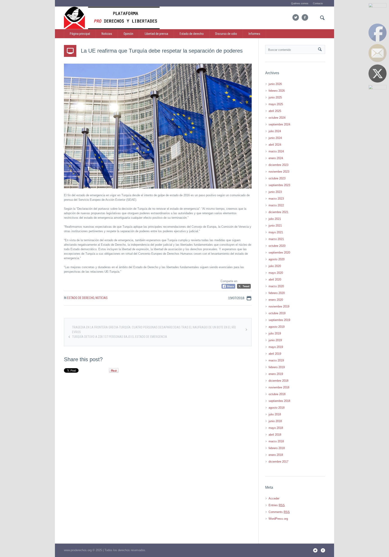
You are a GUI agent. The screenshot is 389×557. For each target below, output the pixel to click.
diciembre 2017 (278, 461)
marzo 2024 (276, 151)
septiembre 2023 (279, 185)
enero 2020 (276, 299)
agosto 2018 (277, 407)
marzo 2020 (276, 286)
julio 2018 (275, 414)
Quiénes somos (299, 3)
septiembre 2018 (279, 401)
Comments (279, 512)
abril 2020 (275, 279)
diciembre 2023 (278, 165)
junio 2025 (275, 97)
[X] (295, 17)
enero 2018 (276, 455)
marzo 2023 (276, 198)
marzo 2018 (276, 441)
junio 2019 (275, 340)
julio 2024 (275, 131)
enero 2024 (276, 158)
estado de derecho (80, 298)
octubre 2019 (277, 313)
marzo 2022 (276, 205)
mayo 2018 (276, 428)
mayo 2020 (276, 272)
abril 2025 (275, 111)
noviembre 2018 (279, 387)
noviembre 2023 (279, 171)
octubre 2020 (277, 245)
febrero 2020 (277, 293)
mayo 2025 (276, 104)
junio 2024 (275, 138)
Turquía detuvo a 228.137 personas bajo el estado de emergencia (119, 337)
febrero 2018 (277, 448)
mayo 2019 (276, 347)
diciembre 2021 (278, 212)
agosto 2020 (277, 259)
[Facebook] (304, 17)
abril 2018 (275, 434)
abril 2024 (275, 144)
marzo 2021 (276, 239)
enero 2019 (276, 374)
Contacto (318, 3)
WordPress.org (278, 518)
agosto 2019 (277, 326)
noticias (101, 298)
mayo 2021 (276, 232)
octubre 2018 (277, 394)
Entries (277, 505)
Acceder (274, 498)
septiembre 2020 (279, 252)
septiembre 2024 (279, 124)
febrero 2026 (277, 90)
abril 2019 (275, 353)
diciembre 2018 (278, 380)
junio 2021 (275, 225)
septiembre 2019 (279, 320)
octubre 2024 (277, 117)
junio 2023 (275, 192)
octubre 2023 (277, 178)
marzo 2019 (276, 360)
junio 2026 (275, 84)
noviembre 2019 (279, 306)
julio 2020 (275, 266)
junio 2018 (275, 421)
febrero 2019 (277, 367)
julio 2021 (275, 219)
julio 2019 (275, 333)
